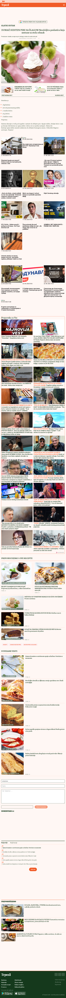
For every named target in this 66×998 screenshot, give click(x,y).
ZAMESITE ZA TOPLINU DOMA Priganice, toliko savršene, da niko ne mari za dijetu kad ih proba (39, 935)
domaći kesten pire (15, 644)
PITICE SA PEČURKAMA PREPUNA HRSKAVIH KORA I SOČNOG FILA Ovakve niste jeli (48, 588)
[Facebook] (56, 974)
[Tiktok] (63, 974)
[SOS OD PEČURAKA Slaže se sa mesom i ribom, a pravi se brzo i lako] (40, 89)
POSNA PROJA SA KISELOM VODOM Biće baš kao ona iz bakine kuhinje (42, 614)
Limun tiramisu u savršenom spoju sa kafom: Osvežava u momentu (44, 657)
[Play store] (7, 993)
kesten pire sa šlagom (30, 644)
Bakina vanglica (19, 985)
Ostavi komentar (41, 807)
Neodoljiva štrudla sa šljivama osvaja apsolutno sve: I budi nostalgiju (44, 682)
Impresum (58, 984)
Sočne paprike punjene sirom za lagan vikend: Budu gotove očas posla (45, 730)
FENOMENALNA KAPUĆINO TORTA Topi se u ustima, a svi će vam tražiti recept (23, 88)
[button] (41, 38)
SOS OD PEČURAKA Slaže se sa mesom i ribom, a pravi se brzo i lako (55, 88)
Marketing (58, 982)
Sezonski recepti (6, 985)
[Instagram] (59, 974)
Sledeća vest (59, 95)
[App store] (20, 993)
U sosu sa (3, 987)
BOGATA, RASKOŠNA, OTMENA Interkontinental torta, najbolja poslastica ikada (42, 906)
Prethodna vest (7, 95)
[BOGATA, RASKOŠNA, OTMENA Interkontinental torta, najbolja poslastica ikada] (12, 910)
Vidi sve (33, 869)
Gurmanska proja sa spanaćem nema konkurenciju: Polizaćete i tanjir (42, 706)
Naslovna (4, 980)
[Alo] (3, 1)
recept (5, 644)
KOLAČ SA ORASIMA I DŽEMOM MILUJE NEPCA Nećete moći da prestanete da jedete (42, 630)
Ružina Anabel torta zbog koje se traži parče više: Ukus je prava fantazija (43, 754)
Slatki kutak (8, 25)
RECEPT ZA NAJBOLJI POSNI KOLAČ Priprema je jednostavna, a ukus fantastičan (16, 587)
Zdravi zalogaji (19, 982)
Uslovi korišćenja (60, 980)
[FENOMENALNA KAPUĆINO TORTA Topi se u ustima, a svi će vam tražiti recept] (7, 89)
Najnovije (4, 982)
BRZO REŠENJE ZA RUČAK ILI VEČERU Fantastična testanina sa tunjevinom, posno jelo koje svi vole (44, 921)
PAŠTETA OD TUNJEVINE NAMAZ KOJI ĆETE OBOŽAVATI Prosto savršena (43, 598)
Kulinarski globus (19, 987)
